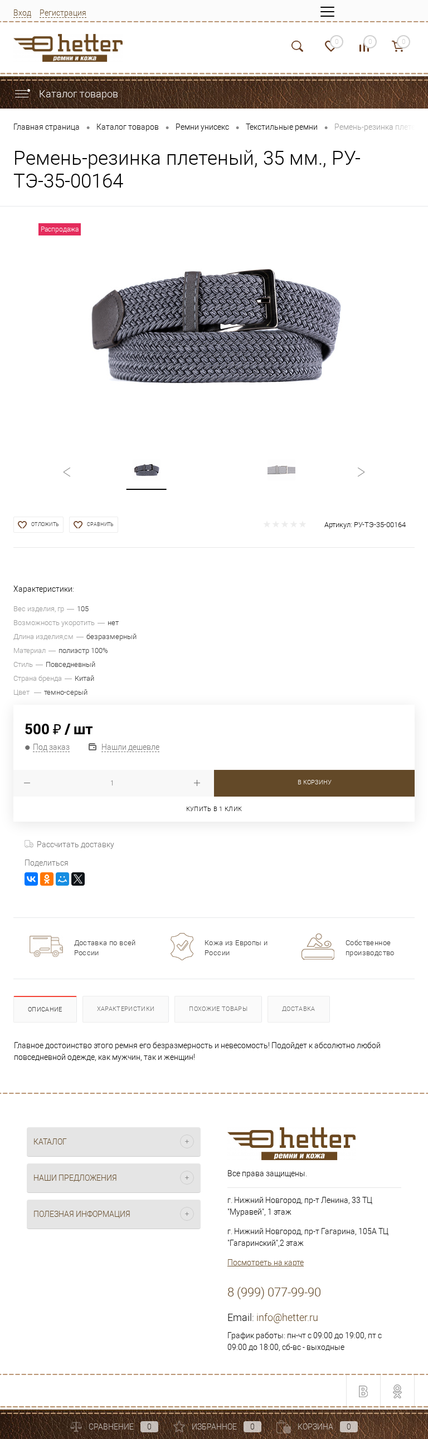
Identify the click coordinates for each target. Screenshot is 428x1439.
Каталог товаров (77, 94)
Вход (22, 12)
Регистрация (63, 12)
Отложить (45, 524)
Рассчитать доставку (75, 844)
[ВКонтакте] (31, 879)
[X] (78, 879)
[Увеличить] (214, 324)
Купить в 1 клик (214, 809)
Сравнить (100, 524)
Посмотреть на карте (265, 1262)
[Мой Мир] (62, 879)
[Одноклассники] (47, 879)
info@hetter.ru (287, 1317)
